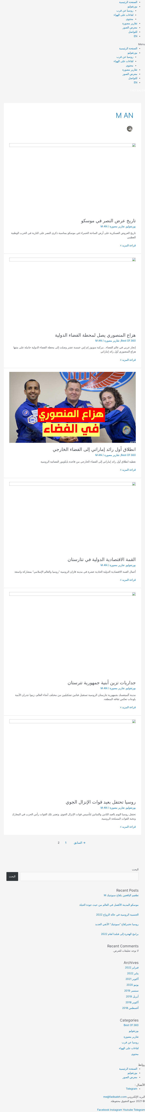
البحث (135, 869)
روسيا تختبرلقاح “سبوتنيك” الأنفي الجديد (117, 924)
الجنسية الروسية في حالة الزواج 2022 (117, 914)
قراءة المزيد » (128, 245)
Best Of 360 (128, 340)
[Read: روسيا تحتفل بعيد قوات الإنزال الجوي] (72, 757)
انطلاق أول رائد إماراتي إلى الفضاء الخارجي (94, 449)
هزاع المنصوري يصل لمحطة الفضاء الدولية (95, 335)
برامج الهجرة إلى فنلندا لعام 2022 (120, 933)
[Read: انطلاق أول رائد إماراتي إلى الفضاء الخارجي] (72, 407)
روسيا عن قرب (124, 10)
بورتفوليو (132, 6)
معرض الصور (130, 27)
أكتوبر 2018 (132, 1002)
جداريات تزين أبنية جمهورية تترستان (102, 682)
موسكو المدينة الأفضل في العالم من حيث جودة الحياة (109, 904)
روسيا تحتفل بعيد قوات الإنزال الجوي (101, 802)
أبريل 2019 (132, 996)
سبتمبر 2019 (131, 990)
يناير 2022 (133, 973)
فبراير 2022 (132, 967)
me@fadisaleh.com (114, 1096)
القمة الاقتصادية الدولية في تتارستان (102, 559)
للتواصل (132, 31)
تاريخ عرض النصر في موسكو (108, 220)
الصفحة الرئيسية (128, 2)
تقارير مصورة (129, 23)
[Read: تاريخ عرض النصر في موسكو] (72, 178)
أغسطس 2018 (130, 1007)
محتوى (129, 19)
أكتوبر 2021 (132, 978)
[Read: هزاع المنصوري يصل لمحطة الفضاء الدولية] (72, 292)
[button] (72, 44)
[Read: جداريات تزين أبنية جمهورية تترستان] (72, 633)
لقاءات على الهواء (123, 14)
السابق (80, 842)
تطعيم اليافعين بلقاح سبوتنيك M (121, 895)
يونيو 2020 (132, 984)
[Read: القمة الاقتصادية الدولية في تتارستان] (72, 517)
